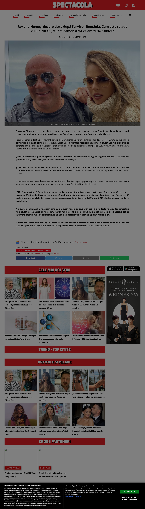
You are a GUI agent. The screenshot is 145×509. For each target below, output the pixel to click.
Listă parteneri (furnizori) (73, 496)
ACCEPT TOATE (129, 491)
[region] (72, 496)
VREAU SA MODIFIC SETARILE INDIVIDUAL (129, 498)
